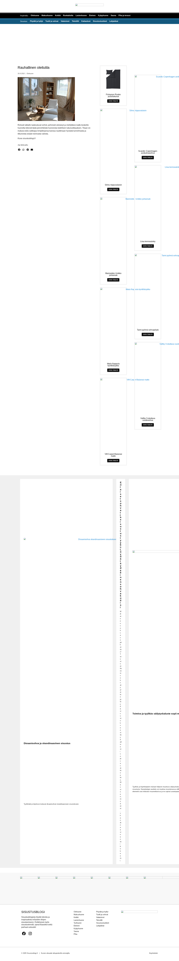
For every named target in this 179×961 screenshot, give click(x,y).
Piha (75, 934)
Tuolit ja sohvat (102, 914)
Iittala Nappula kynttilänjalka (113, 365)
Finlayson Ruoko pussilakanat (113, 95)
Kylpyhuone (78, 928)
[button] (19, 149)
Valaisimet (100, 917)
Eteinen (77, 926)
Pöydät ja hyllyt (102, 912)
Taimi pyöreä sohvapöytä (148, 330)
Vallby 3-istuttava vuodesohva (147, 419)
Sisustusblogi (33, 912)
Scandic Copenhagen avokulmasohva (147, 152)
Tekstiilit (99, 920)
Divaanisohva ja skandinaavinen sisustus (47, 743)
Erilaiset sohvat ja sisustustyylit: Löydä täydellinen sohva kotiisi (121, 545)
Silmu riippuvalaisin (113, 185)
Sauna (76, 931)
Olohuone (30, 73)
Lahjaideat (100, 926)
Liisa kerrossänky (147, 241)
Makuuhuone (79, 914)
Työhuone (77, 923)
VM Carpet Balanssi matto (113, 455)
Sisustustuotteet (102, 923)
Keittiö (76, 917)
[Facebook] (23, 933)
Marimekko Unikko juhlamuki (113, 274)
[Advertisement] (89, 42)
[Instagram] (30, 933)
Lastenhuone (79, 920)
